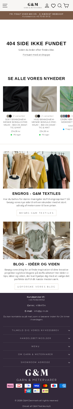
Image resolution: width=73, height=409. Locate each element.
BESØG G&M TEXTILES (36, 213)
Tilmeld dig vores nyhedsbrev (35, 330)
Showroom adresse (35, 362)
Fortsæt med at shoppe (36, 54)
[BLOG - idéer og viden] (36, 240)
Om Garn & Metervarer (35, 354)
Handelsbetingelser (35, 338)
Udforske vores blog (36, 286)
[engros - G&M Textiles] (36, 170)
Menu (36, 346)
